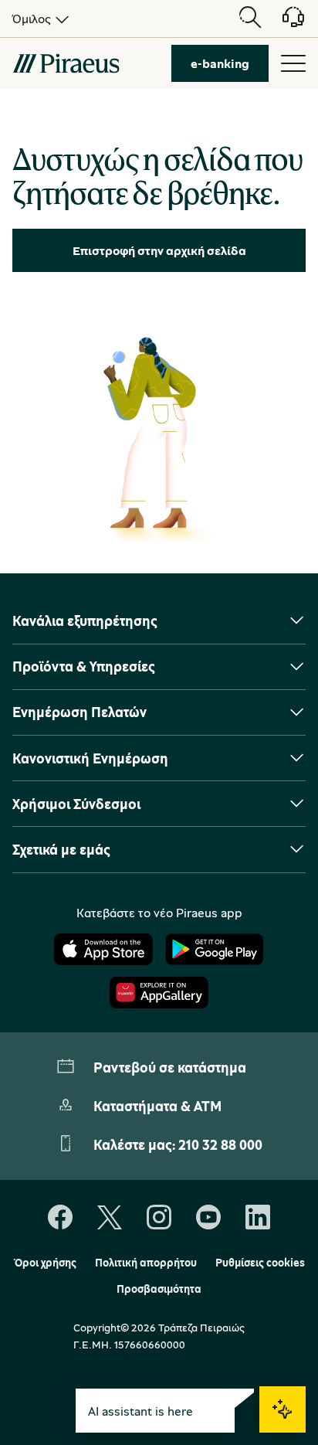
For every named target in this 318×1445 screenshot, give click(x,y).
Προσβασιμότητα (159, 1289)
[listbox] (38, 18)
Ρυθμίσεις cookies (260, 1263)
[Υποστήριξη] (284, 22)
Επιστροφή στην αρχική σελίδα (159, 250)
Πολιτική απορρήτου (146, 1263)
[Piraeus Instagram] (159, 1218)
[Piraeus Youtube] (208, 1218)
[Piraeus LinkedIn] (257, 1218)
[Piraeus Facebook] (60, 1218)
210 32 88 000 (220, 1144)
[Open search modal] (250, 18)
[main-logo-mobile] (66, 63)
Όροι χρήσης (45, 1263)
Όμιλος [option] (31, 18)
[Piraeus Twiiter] (109, 1218)
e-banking (220, 63)
